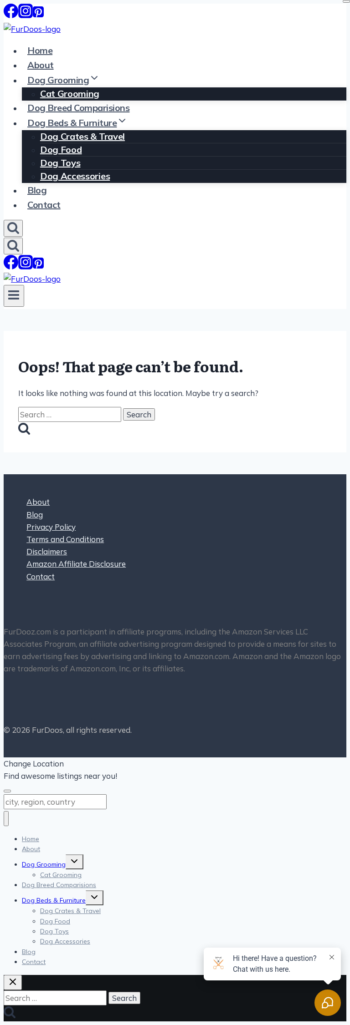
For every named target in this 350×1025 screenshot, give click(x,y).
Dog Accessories (75, 176)
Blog (36, 190)
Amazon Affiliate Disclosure (76, 563)
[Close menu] (6, 818)
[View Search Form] (13, 228)
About (40, 65)
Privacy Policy (51, 527)
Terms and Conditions (65, 539)
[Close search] (13, 982)
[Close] (346, 1)
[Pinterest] (38, 14)
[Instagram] (25, 14)
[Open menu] (14, 296)
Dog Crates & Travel (82, 136)
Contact (44, 204)
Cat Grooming (69, 93)
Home (39, 50)
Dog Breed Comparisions (78, 107)
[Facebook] (11, 14)
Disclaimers (46, 551)
